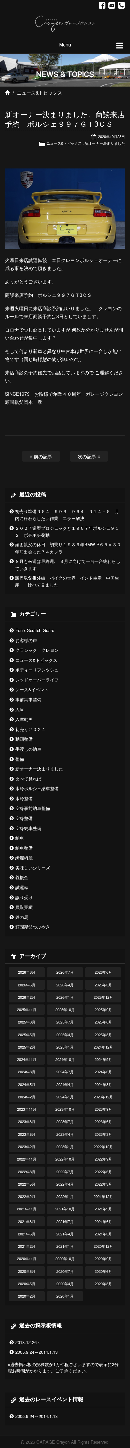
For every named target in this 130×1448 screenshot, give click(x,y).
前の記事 (42, 456)
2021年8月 (26, 1221)
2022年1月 (65, 1196)
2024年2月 (26, 1096)
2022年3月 (103, 1184)
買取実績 (24, 907)
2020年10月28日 (111, 136)
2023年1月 (65, 1146)
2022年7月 (65, 1171)
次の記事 (88, 456)
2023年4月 (65, 1134)
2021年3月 (103, 1233)
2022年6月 (103, 1171)
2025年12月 (103, 997)
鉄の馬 (21, 917)
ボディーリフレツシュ (37, 670)
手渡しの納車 (28, 749)
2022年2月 (26, 1196)
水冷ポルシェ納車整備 (37, 788)
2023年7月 (65, 1121)
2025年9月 (103, 1009)
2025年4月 (65, 1034)
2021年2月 (26, 1246)
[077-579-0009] (121, 5)
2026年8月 (26, 972)
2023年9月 (103, 1109)
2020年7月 (65, 1271)
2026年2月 (26, 997)
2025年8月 (26, 1021)
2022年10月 (65, 1159)
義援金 (21, 877)
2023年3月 (103, 1134)
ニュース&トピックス (39, 92)
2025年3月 (103, 1034)
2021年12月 (103, 1196)
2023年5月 (26, 1134)
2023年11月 (26, 1109)
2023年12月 (103, 1096)
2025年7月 (65, 1021)
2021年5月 (26, 1233)
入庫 (19, 709)
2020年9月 (103, 1258)
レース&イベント (32, 689)
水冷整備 (24, 798)
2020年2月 (26, 1296)
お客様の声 (26, 640)
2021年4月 (65, 1233)
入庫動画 (24, 719)
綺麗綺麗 (24, 857)
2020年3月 (103, 1283)
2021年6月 (103, 1221)
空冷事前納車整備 (32, 808)
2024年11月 (26, 1059)
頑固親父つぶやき (32, 927)
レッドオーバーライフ (37, 680)
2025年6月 (103, 1021)
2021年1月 (65, 1246)
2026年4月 (65, 984)
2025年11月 (26, 1009)
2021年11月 (26, 1208)
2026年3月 (103, 984)
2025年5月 (26, 1034)
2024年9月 (103, 1059)
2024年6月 (103, 1071)
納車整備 (24, 848)
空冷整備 (24, 818)
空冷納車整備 (28, 828)
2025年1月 (65, 1047)
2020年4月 (65, 1283)
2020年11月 (26, 1258)
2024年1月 (65, 1096)
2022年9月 (103, 1159)
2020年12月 (103, 1246)
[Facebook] (102, 5)
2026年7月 (65, 972)
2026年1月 (65, 997)
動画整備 (24, 739)
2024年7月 (65, 1071)
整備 (19, 759)
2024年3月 (103, 1084)
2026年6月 (103, 972)
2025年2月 (26, 1047)
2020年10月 (65, 1258)
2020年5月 (26, 1283)
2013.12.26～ (28, 1342)
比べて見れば (28, 778)
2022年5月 (26, 1184)
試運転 (21, 887)
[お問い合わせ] (111, 5)
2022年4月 (65, 1184)
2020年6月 (103, 1271)
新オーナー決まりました (105, 143)
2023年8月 (26, 1121)
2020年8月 (26, 1271)
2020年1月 (65, 1296)
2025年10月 (65, 1009)
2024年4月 (65, 1084)
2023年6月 (103, 1121)
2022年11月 (26, 1159)
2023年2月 (26, 1146)
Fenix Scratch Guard (34, 630)
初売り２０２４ (30, 729)
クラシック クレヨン (37, 650)
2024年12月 (103, 1047)
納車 (19, 838)
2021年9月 (103, 1208)
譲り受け (24, 897)
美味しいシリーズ (32, 867)
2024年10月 (65, 1059)
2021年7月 (65, 1221)
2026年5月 (26, 984)
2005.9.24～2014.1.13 (36, 1352)
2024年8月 (26, 1071)
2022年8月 (26, 1171)
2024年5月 (26, 1084)
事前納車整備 (28, 699)
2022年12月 (103, 1146)
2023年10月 (65, 1109)
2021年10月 (65, 1208)
